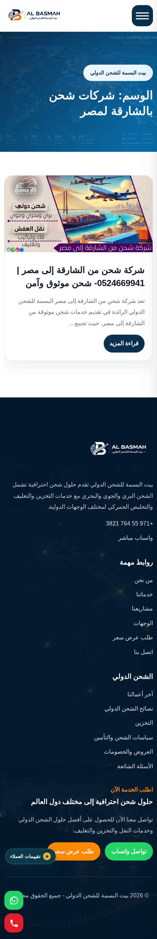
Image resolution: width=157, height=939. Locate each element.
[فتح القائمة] (142, 15)
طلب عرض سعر (133, 637)
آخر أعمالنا (140, 694)
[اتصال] (13, 922)
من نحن (143, 580)
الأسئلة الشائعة (135, 766)
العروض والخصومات (128, 751)
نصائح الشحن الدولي (128, 708)
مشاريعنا (142, 608)
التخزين (144, 723)
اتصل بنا (143, 652)
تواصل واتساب (128, 851)
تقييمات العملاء (25, 856)
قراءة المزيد (124, 343)
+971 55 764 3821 (129, 523)
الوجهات (143, 623)
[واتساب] (13, 900)
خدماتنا (144, 594)
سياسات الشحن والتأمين (123, 737)
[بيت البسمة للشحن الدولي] (34, 15)
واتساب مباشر (135, 538)
